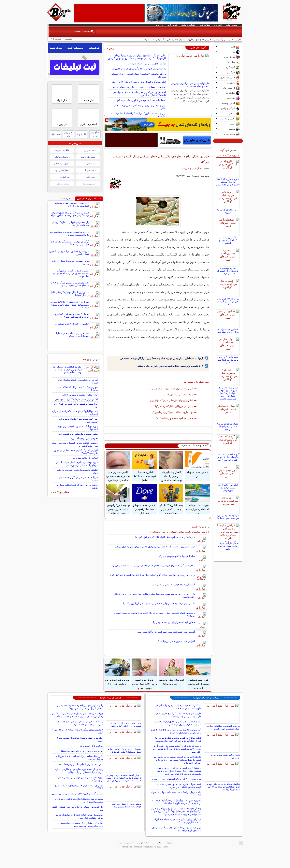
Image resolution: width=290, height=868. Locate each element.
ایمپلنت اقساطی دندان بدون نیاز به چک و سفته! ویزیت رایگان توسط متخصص (161, 358)
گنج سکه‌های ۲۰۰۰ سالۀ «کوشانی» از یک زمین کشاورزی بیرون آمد (227, 457)
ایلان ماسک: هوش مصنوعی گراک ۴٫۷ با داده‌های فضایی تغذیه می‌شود (70, 284)
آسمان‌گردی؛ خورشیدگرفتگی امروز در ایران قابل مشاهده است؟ (70, 315)
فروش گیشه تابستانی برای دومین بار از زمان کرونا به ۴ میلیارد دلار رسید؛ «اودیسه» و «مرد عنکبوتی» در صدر (123, 778)
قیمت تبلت (90, 177)
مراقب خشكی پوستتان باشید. (178, 394)
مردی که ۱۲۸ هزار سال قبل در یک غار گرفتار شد (228, 301)
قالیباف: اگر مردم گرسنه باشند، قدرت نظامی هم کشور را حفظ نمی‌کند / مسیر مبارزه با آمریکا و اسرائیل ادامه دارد (177, 760)
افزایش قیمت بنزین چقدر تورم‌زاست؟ (176, 641)
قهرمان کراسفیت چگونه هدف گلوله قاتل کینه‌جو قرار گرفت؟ (165, 537)
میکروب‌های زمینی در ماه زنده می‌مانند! (147, 63)
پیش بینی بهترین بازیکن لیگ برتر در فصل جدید (80, 764)
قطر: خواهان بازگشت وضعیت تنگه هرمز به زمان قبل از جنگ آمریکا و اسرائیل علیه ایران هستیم (177, 739)
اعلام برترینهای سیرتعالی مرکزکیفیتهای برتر (171, 400)
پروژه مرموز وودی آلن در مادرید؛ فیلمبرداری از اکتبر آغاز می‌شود (125, 724)
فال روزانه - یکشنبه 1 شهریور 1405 (80, 394)
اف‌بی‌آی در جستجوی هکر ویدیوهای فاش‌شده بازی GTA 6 (72, 204)
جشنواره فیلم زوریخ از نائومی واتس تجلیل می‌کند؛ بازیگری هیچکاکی (124, 750)
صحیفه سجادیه (62, 183)
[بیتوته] (59, 20)
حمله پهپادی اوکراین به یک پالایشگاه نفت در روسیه (176, 779)
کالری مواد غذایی (61, 163)
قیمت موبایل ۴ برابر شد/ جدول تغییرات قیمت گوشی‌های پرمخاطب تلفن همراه (70, 214)
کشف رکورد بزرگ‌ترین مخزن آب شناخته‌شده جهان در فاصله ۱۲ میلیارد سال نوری (140, 93)
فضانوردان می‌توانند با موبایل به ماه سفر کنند (228, 330)
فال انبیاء (62, 100)
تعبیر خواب (55, 134)
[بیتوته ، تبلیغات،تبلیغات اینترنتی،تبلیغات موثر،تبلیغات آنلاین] (109, 13)
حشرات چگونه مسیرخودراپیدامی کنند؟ (174, 418)
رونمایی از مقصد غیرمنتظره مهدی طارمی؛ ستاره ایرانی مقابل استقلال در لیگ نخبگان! (79, 771)
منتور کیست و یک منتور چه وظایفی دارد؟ (78, 433)
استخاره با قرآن (88, 124)
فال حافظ (88, 100)
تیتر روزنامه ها (89, 183)
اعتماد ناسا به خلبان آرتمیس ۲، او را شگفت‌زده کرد (141, 100)
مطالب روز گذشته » (60, 492)
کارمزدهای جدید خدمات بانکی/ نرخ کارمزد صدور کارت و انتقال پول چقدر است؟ (177, 715)
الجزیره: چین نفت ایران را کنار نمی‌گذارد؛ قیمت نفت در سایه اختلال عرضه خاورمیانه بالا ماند (175, 802)
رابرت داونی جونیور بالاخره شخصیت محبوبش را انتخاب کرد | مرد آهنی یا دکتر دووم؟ (79, 707)
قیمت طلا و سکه (87, 157)
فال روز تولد (68, 134)
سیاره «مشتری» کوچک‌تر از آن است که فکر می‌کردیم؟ (228, 271)
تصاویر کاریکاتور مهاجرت (85, 457)
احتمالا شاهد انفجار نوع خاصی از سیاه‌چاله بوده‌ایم (228, 426)
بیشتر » (110, 48)
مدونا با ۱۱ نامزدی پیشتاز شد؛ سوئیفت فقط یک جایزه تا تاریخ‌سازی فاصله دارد (80, 723)
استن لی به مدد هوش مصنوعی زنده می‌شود (173, 584)
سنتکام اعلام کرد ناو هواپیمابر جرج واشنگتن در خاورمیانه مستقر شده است (178, 707)
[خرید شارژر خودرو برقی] (185, 140)
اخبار (239, 39)
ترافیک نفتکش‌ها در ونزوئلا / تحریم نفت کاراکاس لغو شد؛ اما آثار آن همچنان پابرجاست (223, 787)
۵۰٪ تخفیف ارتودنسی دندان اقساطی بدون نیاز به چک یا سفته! (170, 365)
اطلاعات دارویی (62, 150)
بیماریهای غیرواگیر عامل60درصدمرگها (174, 406)
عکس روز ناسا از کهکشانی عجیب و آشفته (228, 240)
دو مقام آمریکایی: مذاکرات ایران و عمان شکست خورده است (223, 727)
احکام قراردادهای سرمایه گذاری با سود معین (76, 399)
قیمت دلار (91, 163)
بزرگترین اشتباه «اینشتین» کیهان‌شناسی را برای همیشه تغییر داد (69, 233)
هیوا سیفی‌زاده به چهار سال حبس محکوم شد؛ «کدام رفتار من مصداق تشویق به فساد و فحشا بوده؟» (77, 715)
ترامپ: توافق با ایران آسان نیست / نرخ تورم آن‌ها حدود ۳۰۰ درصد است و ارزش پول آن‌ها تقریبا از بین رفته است (176, 749)
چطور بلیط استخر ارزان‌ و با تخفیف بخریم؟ (174, 622)
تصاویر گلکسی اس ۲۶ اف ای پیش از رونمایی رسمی (77, 793)
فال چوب (81, 134)
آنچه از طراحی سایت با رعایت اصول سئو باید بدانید (228, 546)
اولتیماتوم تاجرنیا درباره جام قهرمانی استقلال (81, 751)
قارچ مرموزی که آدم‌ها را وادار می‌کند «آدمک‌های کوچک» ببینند (228, 182)
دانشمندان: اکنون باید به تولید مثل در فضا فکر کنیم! (227, 360)
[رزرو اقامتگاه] (158, 124)
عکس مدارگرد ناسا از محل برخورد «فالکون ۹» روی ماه (139, 81)
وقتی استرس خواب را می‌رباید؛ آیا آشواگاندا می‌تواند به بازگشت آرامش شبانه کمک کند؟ (152, 575)
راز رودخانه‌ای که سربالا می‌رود (227, 211)
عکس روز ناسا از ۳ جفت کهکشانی (72, 323)
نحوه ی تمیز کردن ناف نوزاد (84, 438)
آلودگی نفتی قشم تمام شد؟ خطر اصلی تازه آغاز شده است (166, 631)
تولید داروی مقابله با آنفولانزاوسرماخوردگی (172, 412)
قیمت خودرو (89, 150)
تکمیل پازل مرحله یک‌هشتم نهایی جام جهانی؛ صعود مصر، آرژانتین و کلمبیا (159, 603)
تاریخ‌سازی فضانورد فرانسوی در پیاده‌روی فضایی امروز (139, 87)
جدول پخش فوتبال (61, 170)
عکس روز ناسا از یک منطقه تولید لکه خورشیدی (228, 488)
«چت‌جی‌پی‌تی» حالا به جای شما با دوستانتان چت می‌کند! (72, 335)
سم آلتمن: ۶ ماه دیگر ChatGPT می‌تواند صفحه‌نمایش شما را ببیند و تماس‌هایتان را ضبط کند (69, 305)
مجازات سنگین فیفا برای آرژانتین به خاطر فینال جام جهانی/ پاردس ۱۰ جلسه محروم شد (152, 565)
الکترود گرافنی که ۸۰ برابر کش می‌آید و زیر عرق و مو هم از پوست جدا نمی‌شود (66, 369)
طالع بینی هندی (95, 134)
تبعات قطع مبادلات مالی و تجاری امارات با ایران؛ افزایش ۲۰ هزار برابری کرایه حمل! (177, 723)
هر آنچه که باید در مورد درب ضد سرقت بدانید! (228, 517)
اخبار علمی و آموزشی (224, 39)
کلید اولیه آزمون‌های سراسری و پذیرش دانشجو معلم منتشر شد (190, 85)
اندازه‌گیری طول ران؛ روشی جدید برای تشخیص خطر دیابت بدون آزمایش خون (80, 824)
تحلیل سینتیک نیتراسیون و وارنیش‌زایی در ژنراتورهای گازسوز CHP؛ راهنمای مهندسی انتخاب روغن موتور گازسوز (137, 57)
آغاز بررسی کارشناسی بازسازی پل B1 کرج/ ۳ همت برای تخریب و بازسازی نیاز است (176, 731)
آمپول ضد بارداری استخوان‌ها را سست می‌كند (171, 388)
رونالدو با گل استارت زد (91, 746)
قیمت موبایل (89, 170)
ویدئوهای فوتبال (62, 157)
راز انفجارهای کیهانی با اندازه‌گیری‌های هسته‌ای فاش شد (138, 68)
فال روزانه (61, 124)
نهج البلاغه (64, 177)
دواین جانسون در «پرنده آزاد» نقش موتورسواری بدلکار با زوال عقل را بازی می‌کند (155, 546)
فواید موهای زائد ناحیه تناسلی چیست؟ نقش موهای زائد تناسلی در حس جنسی (76, 464)
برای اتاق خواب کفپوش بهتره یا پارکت (176, 556)
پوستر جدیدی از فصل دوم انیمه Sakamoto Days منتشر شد (126, 805)
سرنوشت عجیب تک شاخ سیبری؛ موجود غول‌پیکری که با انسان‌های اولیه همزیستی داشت (228, 393)
